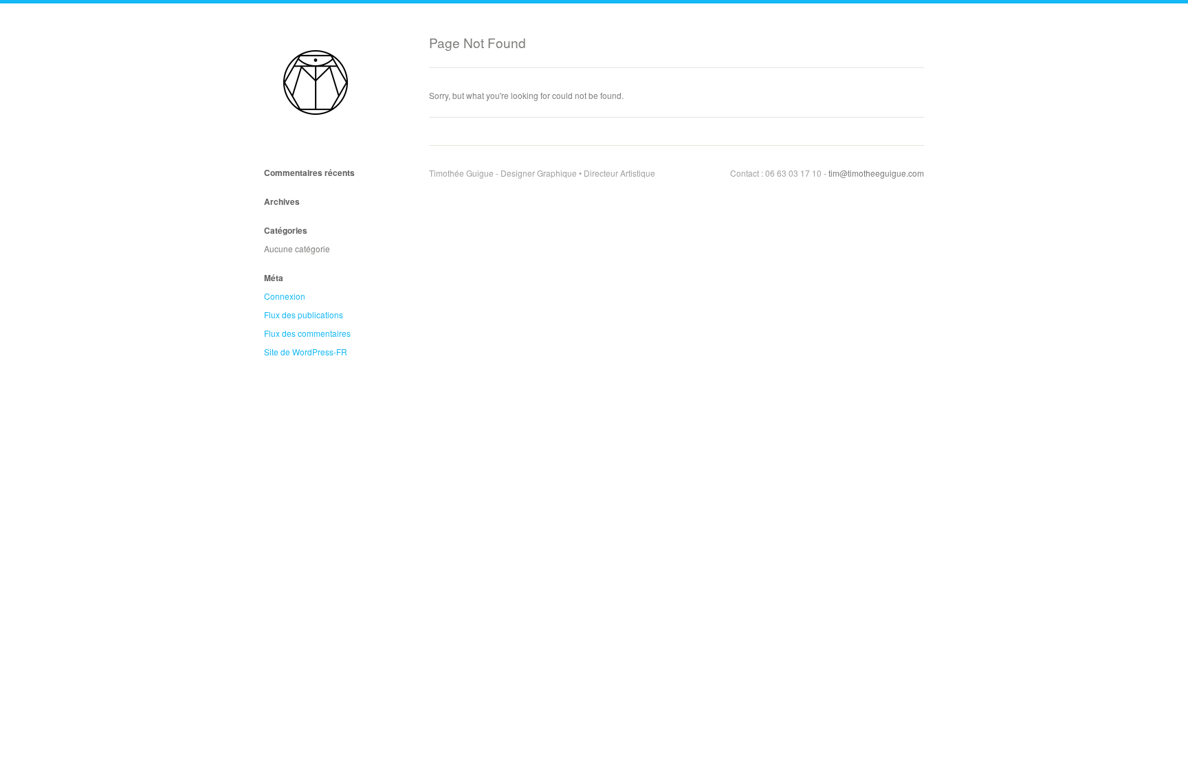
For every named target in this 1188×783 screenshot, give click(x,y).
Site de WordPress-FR (305, 351)
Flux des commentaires (307, 333)
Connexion (284, 296)
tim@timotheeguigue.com (876, 173)
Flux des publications (303, 314)
